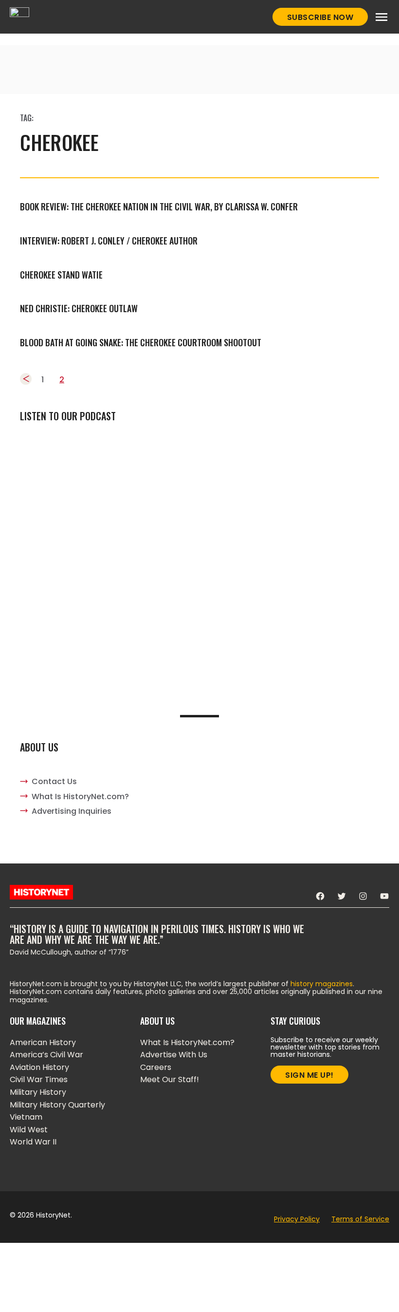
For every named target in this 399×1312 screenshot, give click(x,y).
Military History (38, 1092)
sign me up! (309, 1075)
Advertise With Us (173, 1054)
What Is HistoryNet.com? (80, 796)
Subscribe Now (320, 17)
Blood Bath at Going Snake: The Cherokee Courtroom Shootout (140, 342)
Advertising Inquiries (71, 811)
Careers (155, 1067)
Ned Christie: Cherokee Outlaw (79, 308)
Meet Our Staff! (169, 1079)
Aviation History (39, 1067)
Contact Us (54, 781)
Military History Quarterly (57, 1104)
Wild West (29, 1129)
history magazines (321, 984)
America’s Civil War (46, 1054)
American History (43, 1042)
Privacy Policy (297, 1219)
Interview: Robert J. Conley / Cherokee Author (109, 240)
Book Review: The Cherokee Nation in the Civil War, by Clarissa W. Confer (159, 206)
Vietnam (26, 1117)
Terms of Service (360, 1219)
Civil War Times (39, 1079)
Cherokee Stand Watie (61, 274)
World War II (33, 1141)
